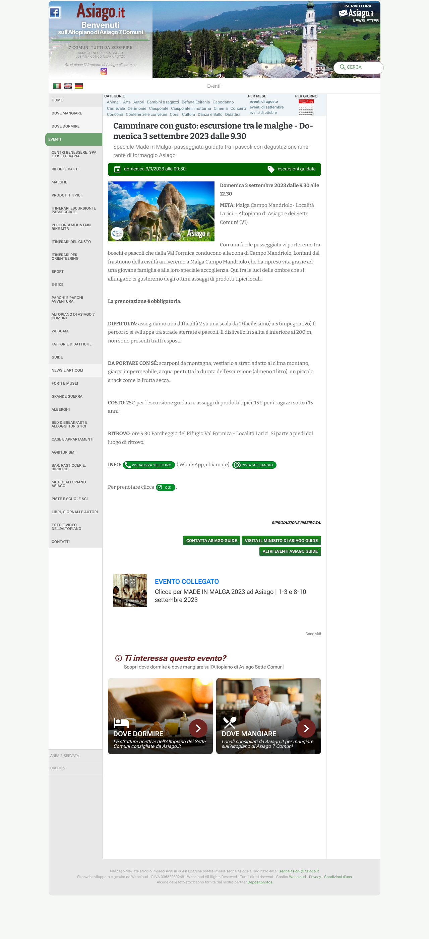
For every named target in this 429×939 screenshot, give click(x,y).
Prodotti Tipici (67, 195)
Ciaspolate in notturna (191, 108)
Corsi (174, 114)
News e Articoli (67, 370)
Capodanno (223, 102)
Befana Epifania (196, 102)
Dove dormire (66, 126)
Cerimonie (137, 108)
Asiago (84, 53)
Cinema (221, 108)
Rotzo (120, 57)
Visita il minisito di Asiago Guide (281, 540)
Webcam (60, 331)
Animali (114, 102)
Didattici (232, 114)
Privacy (315, 877)
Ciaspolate (159, 108)
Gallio (117, 53)
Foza (107, 53)
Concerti (238, 108)
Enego (96, 53)
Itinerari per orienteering (65, 257)
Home (57, 100)
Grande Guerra (67, 396)
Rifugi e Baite (65, 169)
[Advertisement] (75, 648)
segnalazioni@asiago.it (299, 871)
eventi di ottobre (263, 112)
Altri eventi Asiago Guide (290, 551)
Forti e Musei (65, 383)
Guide (57, 357)
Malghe (59, 182)
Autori (138, 102)
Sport (58, 271)
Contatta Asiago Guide (211, 540)
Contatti (61, 542)
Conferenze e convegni (146, 114)
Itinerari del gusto (71, 242)
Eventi (54, 139)
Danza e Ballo (210, 114)
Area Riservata (64, 756)
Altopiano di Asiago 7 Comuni (73, 316)
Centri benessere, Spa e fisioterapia (74, 154)
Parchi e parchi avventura (67, 300)
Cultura (188, 114)
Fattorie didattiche (71, 344)
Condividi (313, 634)
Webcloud (297, 877)
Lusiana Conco (89, 57)
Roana (108, 57)
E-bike (57, 285)
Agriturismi (63, 452)
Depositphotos (260, 882)
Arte (127, 102)
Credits (57, 768)
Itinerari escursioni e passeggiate (74, 210)
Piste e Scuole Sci (70, 499)
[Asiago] (100, 12)
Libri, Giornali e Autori (75, 512)
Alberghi (61, 409)
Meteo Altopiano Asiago (69, 484)
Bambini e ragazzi (163, 102)
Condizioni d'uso (338, 877)
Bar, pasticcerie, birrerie (69, 467)
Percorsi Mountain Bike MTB (71, 227)
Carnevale (116, 108)
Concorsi (115, 114)
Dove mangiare (67, 113)
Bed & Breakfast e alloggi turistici (69, 424)
